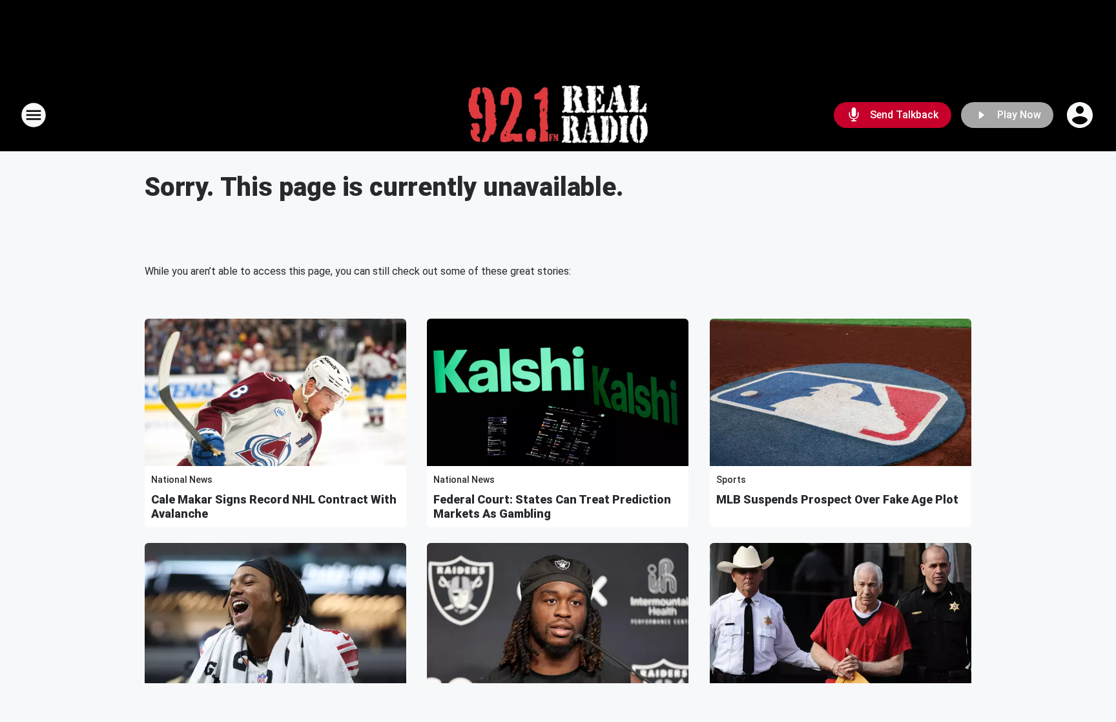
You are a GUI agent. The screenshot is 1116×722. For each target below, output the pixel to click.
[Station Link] (558, 115)
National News (181, 479)
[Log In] (1081, 115)
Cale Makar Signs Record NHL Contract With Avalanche (274, 506)
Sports (731, 479)
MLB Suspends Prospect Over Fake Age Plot (837, 499)
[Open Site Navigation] (33, 115)
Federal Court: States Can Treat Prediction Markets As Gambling (552, 506)
